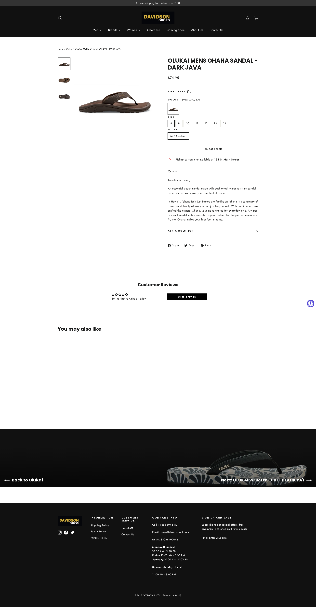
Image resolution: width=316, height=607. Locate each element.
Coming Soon (176, 30)
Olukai (69, 48)
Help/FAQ (127, 528)
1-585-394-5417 (169, 525)
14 (224, 123)
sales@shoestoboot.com (175, 532)
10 (187, 123)
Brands (113, 30)
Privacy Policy (99, 538)
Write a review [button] (187, 297)
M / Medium (178, 136)
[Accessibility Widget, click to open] (310, 303)
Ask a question (181, 230)
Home (60, 48)
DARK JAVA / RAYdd (173, 109)
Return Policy (98, 531)
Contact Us (216, 30)
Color (184, 99)
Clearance (153, 30)
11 (197, 123)
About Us (197, 30)
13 (215, 123)
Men (96, 30)
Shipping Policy (100, 525)
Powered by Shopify (172, 595)
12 (206, 123)
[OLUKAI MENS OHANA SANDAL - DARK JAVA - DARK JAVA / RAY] (62, 397)
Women (132, 30)
